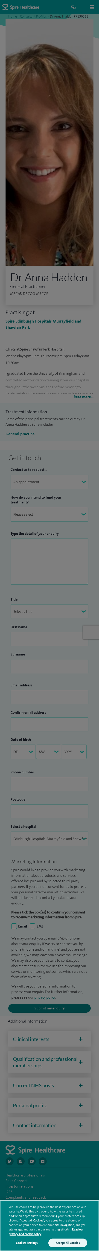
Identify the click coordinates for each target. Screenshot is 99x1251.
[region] (49, 1225)
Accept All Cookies (68, 1243)
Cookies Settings (27, 1243)
